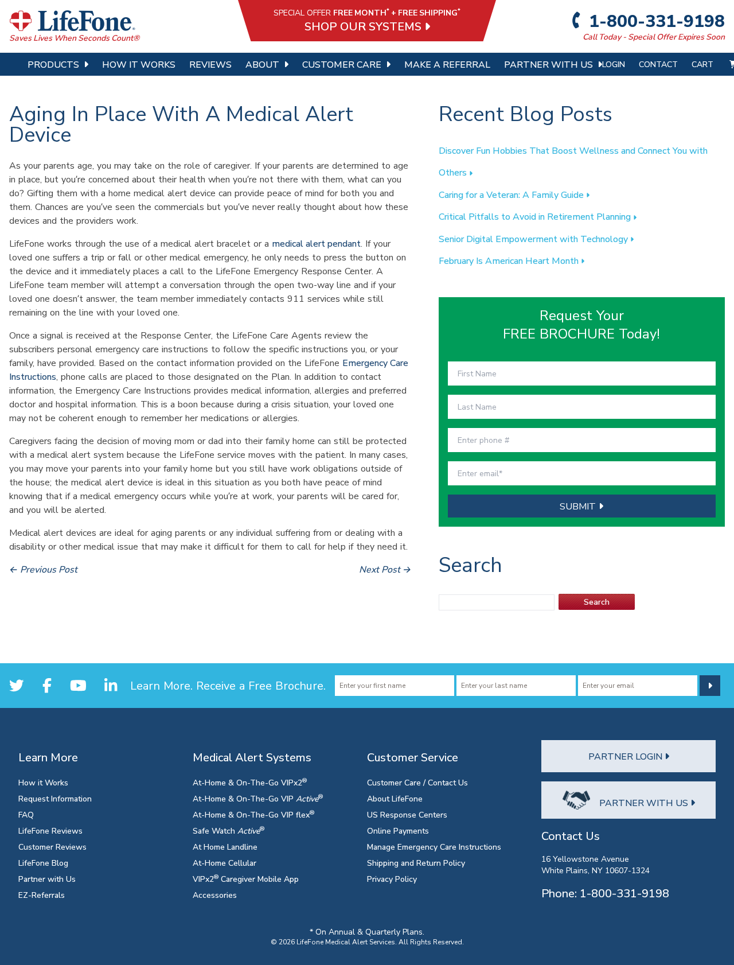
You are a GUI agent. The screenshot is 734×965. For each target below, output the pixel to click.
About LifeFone (395, 798)
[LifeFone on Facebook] (47, 685)
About (262, 64)
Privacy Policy (392, 879)
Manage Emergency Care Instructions (434, 846)
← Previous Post (43, 569)
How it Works (43, 782)
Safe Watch (228, 830)
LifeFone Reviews (50, 830)
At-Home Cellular (224, 862)
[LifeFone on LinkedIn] (110, 685)
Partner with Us (47, 879)
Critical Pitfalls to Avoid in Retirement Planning (536, 216)
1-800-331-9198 (655, 20)
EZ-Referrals (41, 895)
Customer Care (341, 64)
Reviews (210, 64)
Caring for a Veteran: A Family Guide (512, 194)
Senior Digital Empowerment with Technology (534, 238)
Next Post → (385, 569)
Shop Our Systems (364, 26)
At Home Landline (225, 846)
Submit (579, 506)
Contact (658, 64)
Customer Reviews (52, 846)
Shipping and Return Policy (416, 862)
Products (53, 64)
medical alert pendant (316, 243)
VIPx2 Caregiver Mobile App (246, 879)
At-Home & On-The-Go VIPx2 (250, 782)
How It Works (138, 64)
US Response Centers (407, 814)
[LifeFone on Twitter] (16, 685)
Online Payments (398, 830)
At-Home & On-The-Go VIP (258, 798)
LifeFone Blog (43, 862)
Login (613, 64)
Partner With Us (548, 64)
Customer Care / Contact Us (417, 782)
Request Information (55, 798)
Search (597, 601)
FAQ (26, 814)
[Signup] (710, 685)
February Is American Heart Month (510, 260)
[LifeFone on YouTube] (78, 685)
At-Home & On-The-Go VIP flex (253, 814)
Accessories (215, 895)
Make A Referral (447, 64)
